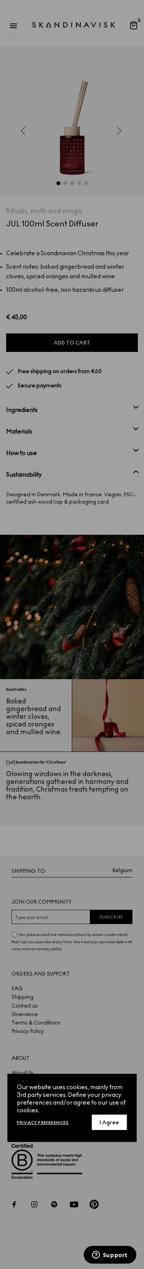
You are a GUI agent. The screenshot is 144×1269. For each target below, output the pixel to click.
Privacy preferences (43, 1122)
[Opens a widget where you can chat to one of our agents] (109, 1255)
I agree (109, 1122)
